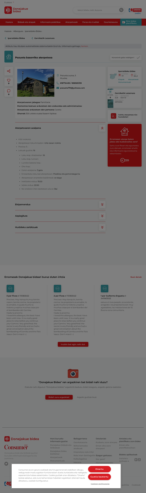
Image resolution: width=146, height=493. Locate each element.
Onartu (99, 469)
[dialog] (66, 476)
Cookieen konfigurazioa (100, 484)
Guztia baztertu (99, 476)
